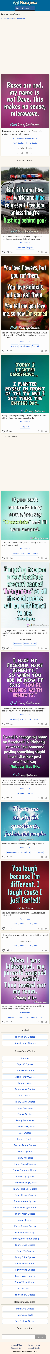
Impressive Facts (25, 1315)
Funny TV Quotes (25, 1251)
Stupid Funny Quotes (25, 1043)
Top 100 (35, 346)
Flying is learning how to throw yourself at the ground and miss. (25, 936)
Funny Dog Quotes (25, 1176)
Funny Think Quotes (25, 1257)
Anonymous (20, 18)
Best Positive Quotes (25, 1321)
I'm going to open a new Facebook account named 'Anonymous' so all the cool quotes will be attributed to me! (24, 633)
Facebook (18, 644)
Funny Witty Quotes (25, 1102)
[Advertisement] (25, 45)
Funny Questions (25, 1108)
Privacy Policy (34, 1345)
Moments (11, 1017)
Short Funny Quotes (25, 1037)
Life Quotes (25, 1096)
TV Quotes (25, 427)
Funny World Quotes (25, 1282)
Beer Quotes (25, 1133)
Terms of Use (16, 1345)
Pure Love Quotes (25, 1309)
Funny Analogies (25, 1158)
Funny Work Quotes (25, 1089)
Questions (21, 248)
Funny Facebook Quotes (25, 1189)
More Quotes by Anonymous (25, 138)
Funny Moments (25, 1220)
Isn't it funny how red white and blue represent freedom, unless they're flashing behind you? (22, 238)
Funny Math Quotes (25, 1214)
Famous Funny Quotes (25, 1145)
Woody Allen (25, 1012)
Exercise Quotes (25, 1139)
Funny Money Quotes (25, 1226)
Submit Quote (34, 1348)
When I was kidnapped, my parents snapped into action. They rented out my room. (23, 1007)
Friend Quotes (26, 719)
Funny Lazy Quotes (25, 1127)
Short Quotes (18, 143)
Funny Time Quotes (25, 1264)
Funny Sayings (25, 1083)
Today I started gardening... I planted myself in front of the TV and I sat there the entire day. (24, 417)
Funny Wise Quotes (25, 1276)
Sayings (30, 248)
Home (3, 18)
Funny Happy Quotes (25, 1195)
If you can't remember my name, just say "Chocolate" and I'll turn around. (24, 544)
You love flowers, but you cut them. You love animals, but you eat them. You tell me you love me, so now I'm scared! (24, 335)
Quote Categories (24, 8)
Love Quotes (25, 346)
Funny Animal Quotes (25, 1164)
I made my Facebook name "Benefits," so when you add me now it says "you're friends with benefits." (23, 709)
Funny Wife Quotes (25, 1270)
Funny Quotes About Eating (25, 1239)
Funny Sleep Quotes (25, 1245)
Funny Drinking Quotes (25, 1183)
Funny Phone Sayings (25, 1232)
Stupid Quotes (32, 143)
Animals (14, 346)
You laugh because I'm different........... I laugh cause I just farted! (24, 914)
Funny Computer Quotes (25, 1170)
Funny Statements (25, 1120)
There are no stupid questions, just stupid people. (23, 844)
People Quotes (18, 554)
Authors (10, 18)
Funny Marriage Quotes (25, 1208)
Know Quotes (25, 1289)
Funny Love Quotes (25, 1071)
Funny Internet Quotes (25, 1201)
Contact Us (16, 1348)
